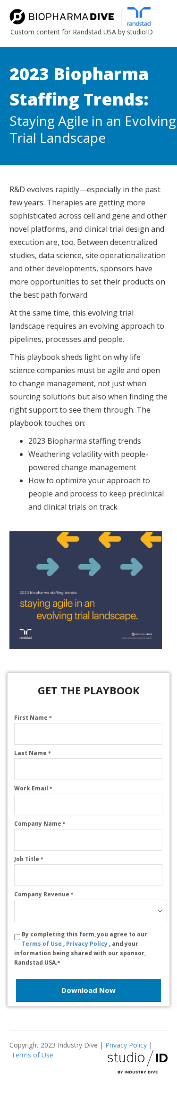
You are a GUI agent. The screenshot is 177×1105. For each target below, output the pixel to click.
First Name (33, 718)
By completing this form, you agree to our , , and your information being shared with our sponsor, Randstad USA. (80, 948)
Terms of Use (42, 944)
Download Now (88, 990)
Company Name (40, 824)
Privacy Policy (87, 944)
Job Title (28, 859)
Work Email (33, 788)
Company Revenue (44, 894)
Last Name (32, 753)
